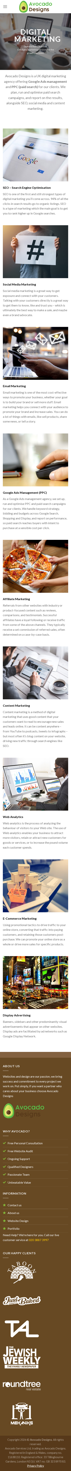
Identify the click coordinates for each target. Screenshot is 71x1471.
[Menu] (5, 6)
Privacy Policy (35, 1465)
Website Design (18, 1221)
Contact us (15, 1205)
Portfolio (14, 1228)
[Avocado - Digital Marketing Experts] (35, 7)
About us (13, 1213)
